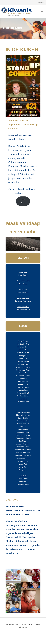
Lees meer (23, 201)
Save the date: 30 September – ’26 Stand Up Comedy (23, 124)
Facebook (41, 2)
